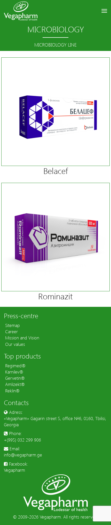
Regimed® (15, 365)
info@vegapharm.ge (23, 455)
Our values (14, 344)
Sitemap (12, 325)
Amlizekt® (14, 384)
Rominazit (55, 295)
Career (11, 331)
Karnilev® (13, 372)
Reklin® (12, 390)
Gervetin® (14, 378)
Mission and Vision (21, 337)
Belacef (55, 170)
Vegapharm (14, 470)
